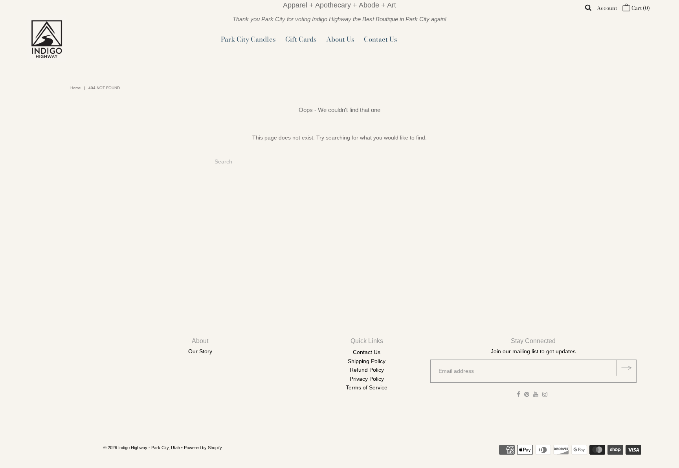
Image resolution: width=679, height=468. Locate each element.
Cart (640, 8)
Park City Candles (248, 39)
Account (607, 8)
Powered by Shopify (203, 447)
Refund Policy (367, 370)
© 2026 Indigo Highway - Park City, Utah (141, 447)
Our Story (200, 351)
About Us (340, 39)
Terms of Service (366, 387)
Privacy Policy (367, 379)
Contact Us (380, 39)
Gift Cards (301, 39)
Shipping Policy (366, 361)
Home (75, 88)
